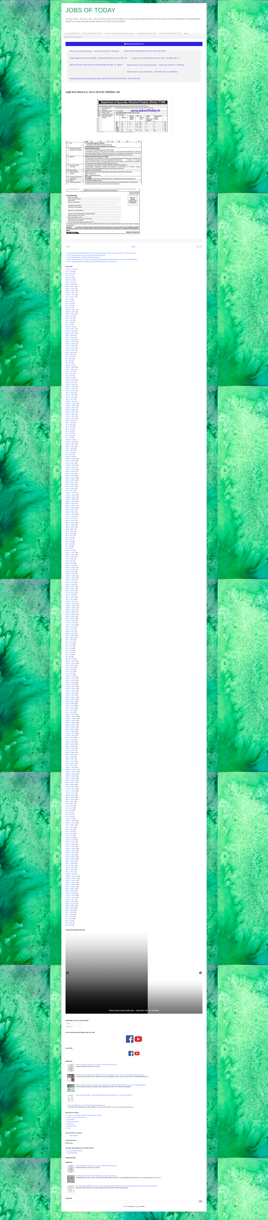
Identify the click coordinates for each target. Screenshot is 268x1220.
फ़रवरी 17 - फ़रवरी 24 (71, 840)
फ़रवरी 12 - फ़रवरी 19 (71, 461)
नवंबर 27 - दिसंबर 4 (70, 484)
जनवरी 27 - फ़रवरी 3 (70, 846)
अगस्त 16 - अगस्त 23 (71, 735)
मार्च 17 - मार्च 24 (69, 831)
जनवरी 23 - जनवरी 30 (71, 576)
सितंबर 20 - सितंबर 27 (71, 725)
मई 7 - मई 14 (69, 437)
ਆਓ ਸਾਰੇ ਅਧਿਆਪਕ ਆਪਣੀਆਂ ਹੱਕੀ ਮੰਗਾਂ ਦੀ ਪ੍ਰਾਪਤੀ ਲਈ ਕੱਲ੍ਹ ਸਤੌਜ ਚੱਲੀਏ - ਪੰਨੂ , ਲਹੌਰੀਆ (96, 65)
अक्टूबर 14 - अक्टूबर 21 (71, 878)
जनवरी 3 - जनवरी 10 (70, 693)
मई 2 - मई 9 (68, 657)
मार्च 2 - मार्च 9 (69, 324)
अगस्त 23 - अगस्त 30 (71, 733)
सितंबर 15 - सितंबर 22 (71, 344)
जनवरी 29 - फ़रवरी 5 (70, 465)
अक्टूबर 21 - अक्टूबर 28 (71, 876)
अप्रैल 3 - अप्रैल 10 (70, 556)
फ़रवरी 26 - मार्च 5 (70, 456)
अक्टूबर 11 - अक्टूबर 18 (71, 718)
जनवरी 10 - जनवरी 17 (71, 691)
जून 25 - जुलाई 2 (70, 424)
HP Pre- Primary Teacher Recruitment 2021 (119, 33)
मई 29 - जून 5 (69, 539)
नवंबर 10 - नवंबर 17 (70, 763)
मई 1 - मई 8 (68, 548)
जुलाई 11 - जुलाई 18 (70, 635)
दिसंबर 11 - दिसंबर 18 (71, 480)
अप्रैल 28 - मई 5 (70, 365)
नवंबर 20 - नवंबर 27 (70, 486)
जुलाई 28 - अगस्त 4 (70, 795)
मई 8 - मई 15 (69, 546)
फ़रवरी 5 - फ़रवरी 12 (70, 463)
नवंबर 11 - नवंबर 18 (70, 869)
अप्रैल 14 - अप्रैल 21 (71, 823)
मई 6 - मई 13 (69, 925)
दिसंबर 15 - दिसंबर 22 (71, 333)
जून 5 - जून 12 (69, 537)
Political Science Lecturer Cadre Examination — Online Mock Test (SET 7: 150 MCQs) (155, 65)
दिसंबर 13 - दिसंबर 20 (71, 699)
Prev (67, 972)
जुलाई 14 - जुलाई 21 (70, 350)
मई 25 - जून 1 (69, 301)
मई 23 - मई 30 (69, 650)
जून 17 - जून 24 (69, 914)
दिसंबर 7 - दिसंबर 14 (70, 286)
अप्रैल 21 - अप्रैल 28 (71, 367)
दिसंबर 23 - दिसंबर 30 (71, 857)
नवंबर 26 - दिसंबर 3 (70, 393)
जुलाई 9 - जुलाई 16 (70, 420)
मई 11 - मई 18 (69, 305)
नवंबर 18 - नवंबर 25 (70, 867)
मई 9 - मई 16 (69, 654)
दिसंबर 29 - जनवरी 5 (70, 331)
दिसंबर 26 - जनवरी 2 (70, 584)
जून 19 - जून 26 (69, 533)
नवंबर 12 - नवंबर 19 (70, 397)
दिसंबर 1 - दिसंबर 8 (70, 335)
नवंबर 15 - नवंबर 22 (70, 708)
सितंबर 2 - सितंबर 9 (70, 891)
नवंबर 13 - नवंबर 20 (70, 488)
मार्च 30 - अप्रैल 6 (70, 316)
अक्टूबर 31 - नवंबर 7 (70, 601)
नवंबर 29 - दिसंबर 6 (70, 703)
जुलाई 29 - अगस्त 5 (70, 901)
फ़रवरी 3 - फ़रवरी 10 (70, 844)
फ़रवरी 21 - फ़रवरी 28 (71, 678)
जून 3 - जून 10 (69, 918)
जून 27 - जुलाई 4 (70, 639)
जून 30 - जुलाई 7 (70, 354)
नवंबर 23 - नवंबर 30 (70, 288)
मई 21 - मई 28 (69, 433)
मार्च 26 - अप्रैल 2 (70, 450)
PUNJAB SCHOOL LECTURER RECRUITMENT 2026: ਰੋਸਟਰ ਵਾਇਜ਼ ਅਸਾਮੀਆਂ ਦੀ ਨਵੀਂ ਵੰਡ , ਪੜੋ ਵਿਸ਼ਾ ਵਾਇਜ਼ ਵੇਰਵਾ (105, 78)
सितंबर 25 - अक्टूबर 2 (71, 503)
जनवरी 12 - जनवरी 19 (71, 748)
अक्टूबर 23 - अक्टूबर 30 (71, 495)
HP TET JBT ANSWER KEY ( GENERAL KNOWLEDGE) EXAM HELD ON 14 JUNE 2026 (92, 261)
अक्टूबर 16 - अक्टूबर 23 (71, 497)
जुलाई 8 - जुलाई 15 (70, 908)
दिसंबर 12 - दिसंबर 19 (71, 588)
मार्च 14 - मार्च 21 (69, 671)
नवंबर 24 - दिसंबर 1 (70, 337)
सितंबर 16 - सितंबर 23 (71, 887)
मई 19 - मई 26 (69, 816)
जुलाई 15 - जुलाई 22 (70, 906)
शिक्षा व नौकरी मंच (74, 1135)
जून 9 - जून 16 (69, 359)
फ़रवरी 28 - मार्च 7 (70, 676)
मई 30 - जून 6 (69, 648)
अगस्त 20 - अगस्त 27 (71, 416)
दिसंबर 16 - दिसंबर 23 (71, 859)
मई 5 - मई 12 (69, 363)
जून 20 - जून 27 (69, 642)
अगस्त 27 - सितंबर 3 (70, 414)
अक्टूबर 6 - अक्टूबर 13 (71, 774)
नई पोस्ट (68, 247)
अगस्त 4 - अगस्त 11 (70, 793)
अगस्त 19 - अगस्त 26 (71, 895)
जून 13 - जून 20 (69, 644)
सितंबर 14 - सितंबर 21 (71, 290)
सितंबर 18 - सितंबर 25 (71, 505)
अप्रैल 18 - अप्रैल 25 (71, 661)
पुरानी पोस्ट (199, 247)
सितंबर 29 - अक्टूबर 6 (71, 339)
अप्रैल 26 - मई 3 (70, 278)
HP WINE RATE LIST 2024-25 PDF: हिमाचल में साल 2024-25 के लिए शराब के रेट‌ (96, 1176)
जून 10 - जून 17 (69, 916)
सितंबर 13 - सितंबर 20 (71, 727)
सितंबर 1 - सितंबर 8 (70, 784)
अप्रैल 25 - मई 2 (70, 659)
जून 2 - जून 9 (69, 361)
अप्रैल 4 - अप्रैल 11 (70, 665)
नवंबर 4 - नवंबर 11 (70, 872)
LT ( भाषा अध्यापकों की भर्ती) (71, 33)
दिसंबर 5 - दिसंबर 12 (70, 591)
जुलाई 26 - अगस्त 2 (70, 742)
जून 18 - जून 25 (69, 427)
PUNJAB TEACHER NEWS (73, 37)
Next (200, 972)
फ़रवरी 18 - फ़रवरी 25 (71, 380)
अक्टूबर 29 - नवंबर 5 (70, 401)
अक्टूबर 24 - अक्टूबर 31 (71, 603)
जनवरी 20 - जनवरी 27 (71, 848)
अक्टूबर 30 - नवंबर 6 (70, 493)
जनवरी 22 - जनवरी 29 (71, 467)
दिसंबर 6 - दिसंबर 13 (70, 701)
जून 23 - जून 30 (69, 356)
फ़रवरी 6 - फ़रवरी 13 (70, 571)
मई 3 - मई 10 (69, 275)
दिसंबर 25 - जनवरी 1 (70, 476)
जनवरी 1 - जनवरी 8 (70, 473)
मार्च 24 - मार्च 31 (69, 829)
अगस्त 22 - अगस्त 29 (71, 622)
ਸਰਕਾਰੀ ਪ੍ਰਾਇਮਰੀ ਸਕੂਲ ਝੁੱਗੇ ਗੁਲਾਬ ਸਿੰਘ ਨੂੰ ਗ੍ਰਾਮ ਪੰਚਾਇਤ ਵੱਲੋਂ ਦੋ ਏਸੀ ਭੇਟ (145, 51)
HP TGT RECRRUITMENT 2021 (170, 33)
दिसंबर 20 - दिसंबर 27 (71, 697)
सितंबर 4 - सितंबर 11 (70, 510)
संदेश (69, 1023)
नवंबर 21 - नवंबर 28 (70, 595)
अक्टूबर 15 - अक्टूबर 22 (71, 405)
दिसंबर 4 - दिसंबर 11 (70, 482)
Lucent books (71, 1119)
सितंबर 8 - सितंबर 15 (70, 782)
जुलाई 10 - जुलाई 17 (70, 527)
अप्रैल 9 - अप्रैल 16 (70, 446)
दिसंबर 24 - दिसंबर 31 (71, 390)
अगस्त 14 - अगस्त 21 (71, 516)
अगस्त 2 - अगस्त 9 (70, 740)
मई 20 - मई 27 (69, 923)
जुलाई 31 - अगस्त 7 (70, 520)
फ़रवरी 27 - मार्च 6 (70, 565)
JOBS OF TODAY (90, 10)
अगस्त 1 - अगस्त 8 (70, 629)
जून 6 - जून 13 (69, 646)
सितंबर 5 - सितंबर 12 (70, 618)
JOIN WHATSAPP (72, 1153)
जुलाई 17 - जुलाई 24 (70, 525)
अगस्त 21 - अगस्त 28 (71, 514)
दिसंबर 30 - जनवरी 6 (70, 855)
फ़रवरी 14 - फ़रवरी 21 (71, 680)
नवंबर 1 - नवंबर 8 (70, 712)
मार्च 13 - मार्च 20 (69, 563)
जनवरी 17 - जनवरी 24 (71, 688)
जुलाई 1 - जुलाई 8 (70, 910)
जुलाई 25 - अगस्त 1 (70, 631)
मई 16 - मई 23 (69, 652)
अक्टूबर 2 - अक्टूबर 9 (71, 501)
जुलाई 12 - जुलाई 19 (70, 746)
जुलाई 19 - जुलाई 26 (70, 744)
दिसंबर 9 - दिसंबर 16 (70, 861)
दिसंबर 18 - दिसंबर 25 (71, 478)
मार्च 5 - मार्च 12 (69, 454)
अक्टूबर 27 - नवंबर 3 (70, 767)
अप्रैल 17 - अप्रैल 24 (71, 552)
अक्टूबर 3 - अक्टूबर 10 (71, 610)
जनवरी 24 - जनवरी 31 (71, 686)
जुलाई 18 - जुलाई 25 (70, 633)
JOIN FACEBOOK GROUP (74, 1151)
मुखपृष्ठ (186, 33)
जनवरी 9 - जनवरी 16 (70, 580)
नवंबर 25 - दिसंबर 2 (70, 865)
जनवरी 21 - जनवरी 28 (71, 386)
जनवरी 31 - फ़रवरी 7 (70, 684)
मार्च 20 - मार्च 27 (69, 561)
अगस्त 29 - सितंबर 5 (70, 620)
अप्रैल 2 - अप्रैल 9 (70, 448)
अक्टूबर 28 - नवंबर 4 (70, 874)
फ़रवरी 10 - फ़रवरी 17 (71, 842)
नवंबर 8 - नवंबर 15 (70, 710)
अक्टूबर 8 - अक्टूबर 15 (71, 407)
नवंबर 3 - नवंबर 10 (70, 765)
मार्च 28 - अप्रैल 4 (70, 667)
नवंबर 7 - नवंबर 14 (70, 599)
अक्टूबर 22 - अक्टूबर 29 (71, 403)
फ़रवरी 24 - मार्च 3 (70, 838)
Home (69, 1128)
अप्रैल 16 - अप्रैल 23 (71, 444)
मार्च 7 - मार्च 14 (69, 674)
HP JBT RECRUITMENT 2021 (92, 33)
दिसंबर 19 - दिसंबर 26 (71, 586)
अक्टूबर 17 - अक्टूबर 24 (71, 605)
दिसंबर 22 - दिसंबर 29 (71, 752)
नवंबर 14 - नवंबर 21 (70, 597)
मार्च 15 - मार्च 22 (69, 282)
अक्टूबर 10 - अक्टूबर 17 (71, 608)
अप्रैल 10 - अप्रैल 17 (71, 554)
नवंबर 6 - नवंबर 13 (70, 490)
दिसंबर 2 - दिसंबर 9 (70, 863)
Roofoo (125, 1206)
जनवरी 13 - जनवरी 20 (71, 850)
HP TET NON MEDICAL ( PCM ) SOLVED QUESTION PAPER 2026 (86, 255)
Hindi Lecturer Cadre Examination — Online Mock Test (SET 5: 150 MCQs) (94, 51)
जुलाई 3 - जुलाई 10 (70, 529)
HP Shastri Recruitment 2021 (146, 33)
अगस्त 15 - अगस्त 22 (71, 625)
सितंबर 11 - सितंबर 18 (71, 508)
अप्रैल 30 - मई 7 (70, 439)
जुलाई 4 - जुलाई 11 (70, 637)
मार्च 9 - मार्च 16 (69, 322)
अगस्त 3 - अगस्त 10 (70, 297)
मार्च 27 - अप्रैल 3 (70, 559)
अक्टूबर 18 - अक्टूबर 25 (71, 716)
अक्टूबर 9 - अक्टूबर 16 (71, 499)
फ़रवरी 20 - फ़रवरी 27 (71, 567)
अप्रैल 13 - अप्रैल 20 (71, 312)
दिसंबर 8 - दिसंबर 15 (70, 754)
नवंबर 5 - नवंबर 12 (70, 399)
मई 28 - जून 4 (69, 431)
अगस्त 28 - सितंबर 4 (70, 512)
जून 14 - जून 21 (69, 273)
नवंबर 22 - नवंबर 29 (70, 705)
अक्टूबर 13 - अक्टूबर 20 (71, 771)
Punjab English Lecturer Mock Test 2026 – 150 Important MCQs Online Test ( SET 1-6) (98, 58)
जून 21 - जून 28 (69, 271)
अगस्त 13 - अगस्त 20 (71, 418)
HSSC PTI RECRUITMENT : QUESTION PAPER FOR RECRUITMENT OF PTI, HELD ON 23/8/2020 (104, 1095)
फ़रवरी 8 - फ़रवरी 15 (70, 284)
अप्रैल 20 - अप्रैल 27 (71, 310)
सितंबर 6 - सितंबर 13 (70, 729)
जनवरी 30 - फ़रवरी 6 (70, 573)
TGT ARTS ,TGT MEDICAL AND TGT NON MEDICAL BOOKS (84, 1115)
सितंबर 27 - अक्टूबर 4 (71, 723)
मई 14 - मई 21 (69, 435)
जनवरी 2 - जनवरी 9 (70, 582)
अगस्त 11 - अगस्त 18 (71, 791)
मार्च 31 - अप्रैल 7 (70, 371)
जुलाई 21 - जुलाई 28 (70, 797)
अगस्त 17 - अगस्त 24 (71, 295)
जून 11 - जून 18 (69, 429)
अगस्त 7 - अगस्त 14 (70, 518)
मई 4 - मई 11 (69, 307)
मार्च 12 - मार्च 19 (69, 452)
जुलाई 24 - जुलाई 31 (70, 522)
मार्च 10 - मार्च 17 (69, 373)
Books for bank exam (73, 1121)
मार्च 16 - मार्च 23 (69, 320)
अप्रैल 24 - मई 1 (70, 550)
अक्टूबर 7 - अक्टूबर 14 (71, 880)
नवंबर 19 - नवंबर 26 (70, 395)
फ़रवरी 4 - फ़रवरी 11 (70, 382)
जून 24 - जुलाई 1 (70, 912)
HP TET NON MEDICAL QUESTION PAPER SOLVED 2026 (83, 257)
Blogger (136, 1206)
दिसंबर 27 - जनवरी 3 (70, 695)
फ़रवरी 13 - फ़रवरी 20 (71, 569)
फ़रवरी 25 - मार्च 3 (70, 378)
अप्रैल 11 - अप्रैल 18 (71, 663)
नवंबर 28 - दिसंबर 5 (70, 593)
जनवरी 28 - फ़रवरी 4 (70, 384)
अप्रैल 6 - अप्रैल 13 (70, 314)
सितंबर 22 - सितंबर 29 (71, 341)
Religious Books (71, 1126)
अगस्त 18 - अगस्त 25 (71, 348)
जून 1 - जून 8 (69, 299)
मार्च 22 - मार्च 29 (69, 280)
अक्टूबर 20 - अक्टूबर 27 (71, 769)
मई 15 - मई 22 (69, 544)
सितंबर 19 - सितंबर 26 (71, 614)
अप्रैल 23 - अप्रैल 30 (71, 442)
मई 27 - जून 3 (69, 921)
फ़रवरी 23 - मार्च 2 (70, 327)
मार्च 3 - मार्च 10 (69, 376)
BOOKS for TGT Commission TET (76, 1117)
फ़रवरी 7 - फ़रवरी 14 (70, 682)
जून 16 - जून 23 (69, 808)
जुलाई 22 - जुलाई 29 (70, 904)
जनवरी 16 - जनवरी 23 (71, 578)
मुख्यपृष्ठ (133, 247)
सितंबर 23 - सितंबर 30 (71, 884)
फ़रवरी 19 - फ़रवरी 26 (71, 459)
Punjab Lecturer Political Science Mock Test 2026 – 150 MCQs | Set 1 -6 (156, 58)
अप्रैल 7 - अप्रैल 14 (70, 369)
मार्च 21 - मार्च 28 (69, 669)
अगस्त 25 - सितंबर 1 (70, 346)
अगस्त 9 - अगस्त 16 (70, 269)
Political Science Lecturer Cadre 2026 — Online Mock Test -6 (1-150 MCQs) (152, 72)
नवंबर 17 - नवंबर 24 (70, 761)
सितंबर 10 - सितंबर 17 (71, 412)
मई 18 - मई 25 (69, 303)
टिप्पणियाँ (70, 1027)
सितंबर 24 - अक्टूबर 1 (71, 410)
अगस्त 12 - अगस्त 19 (71, 897)
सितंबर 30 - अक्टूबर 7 (71, 882)
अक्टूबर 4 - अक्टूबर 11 (71, 720)
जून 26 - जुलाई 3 (70, 531)
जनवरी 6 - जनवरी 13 (70, 852)
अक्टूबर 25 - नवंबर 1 (70, 714)
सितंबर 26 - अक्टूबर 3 (71, 612)
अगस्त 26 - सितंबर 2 (70, 893)
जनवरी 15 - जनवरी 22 (71, 469)
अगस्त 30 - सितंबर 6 (70, 731)
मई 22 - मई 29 (69, 542)
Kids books (70, 1124)
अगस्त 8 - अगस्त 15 (70, 627)
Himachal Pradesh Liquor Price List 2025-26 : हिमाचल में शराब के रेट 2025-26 (96, 1064)
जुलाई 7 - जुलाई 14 (70, 352)
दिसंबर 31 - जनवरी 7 (70, 388)
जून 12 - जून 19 (69, 535)
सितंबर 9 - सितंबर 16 (70, 889)
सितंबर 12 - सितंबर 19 (71, 616)
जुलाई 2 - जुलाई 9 (70, 422)
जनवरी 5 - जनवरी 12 (70, 329)
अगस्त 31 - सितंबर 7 (70, 293)
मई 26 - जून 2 (69, 814)
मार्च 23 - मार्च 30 (69, 318)
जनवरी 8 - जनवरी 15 (70, 471)
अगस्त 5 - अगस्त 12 (70, 899)
